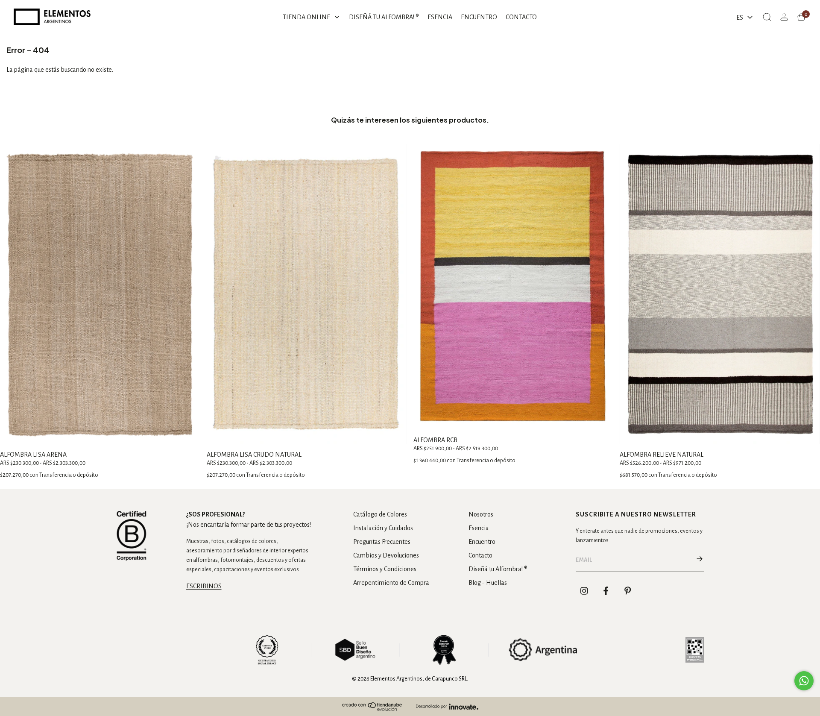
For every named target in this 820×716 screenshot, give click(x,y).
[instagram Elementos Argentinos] (584, 590)
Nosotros (481, 514)
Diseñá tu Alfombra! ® (498, 569)
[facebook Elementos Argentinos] (606, 590)
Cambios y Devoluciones (386, 555)
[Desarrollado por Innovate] (447, 707)
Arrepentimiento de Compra (391, 582)
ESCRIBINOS (204, 586)
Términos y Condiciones (384, 569)
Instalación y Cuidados (383, 528)
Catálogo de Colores (380, 514)
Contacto (480, 555)
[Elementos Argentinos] (52, 17)
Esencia (479, 528)
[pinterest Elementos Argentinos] (627, 590)
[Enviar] (699, 560)
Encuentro (482, 541)
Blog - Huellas (488, 582)
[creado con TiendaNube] (372, 706)
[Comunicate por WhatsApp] (804, 680)
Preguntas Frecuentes (381, 541)
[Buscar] (767, 17)
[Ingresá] (784, 17)
